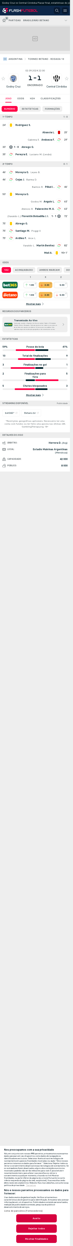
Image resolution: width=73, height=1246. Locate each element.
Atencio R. (27, 209)
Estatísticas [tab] (30, 108)
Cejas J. (20, 179)
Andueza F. (48, 139)
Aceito (36, 1218)
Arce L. (32, 238)
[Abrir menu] (65, 10)
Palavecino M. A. (45, 209)
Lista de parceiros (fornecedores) (23, 1210)
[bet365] (10, 285)
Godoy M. (36, 201)
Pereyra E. (21, 154)
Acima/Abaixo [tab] (24, 270)
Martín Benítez (45, 245)
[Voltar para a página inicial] (20, 10)
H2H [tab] (32, 98)
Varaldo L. (14, 216)
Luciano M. (35, 154)
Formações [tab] (52, 108)
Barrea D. (31, 179)
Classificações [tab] (51, 98)
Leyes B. (35, 172)
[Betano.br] (10, 295)
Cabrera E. (34, 139)
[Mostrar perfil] (13, 78)
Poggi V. (36, 231)
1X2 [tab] (6, 270)
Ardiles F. (21, 238)
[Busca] (57, 10)
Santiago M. (22, 231)
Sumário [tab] (9, 108)
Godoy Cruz (13, 86)
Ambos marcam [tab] (49, 270)
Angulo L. (49, 201)
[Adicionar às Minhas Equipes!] (3, 78)
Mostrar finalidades (36, 1238)
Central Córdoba (56, 86)
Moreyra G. (22, 172)
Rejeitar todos (36, 1228)
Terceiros (31, 1185)
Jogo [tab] (8, 98)
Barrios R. (37, 187)
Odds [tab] (20, 98)
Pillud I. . (50, 187)
